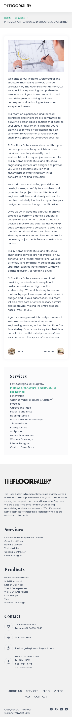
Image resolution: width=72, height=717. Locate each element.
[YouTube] (66, 709)
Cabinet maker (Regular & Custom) (31, 400)
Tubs (7, 599)
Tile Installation (19, 423)
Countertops (11, 595)
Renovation (17, 396)
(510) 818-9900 (23, 637)
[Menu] (66, 5)
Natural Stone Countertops (26, 419)
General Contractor (22, 435)
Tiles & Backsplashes (15, 588)
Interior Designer (20, 443)
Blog (46, 691)
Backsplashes (18, 427)
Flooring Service (19, 415)
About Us (15, 691)
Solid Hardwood (13, 581)
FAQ (27, 697)
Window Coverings (21, 439)
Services (32, 691)
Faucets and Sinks (21, 411)
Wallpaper (16, 431)
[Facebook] (56, 709)
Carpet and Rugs (20, 407)
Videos (58, 691)
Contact (41, 697)
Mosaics (15, 403)
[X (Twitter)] (61, 709)
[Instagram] (51, 709)
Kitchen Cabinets (13, 584)
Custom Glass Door (22, 447)
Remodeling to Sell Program (27, 384)
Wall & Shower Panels (16, 591)
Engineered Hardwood (16, 577)
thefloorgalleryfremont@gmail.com (34, 648)
